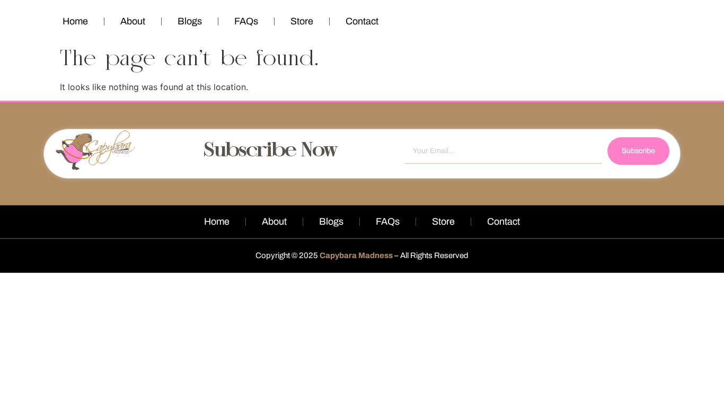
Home (75, 21)
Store (301, 21)
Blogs (190, 21)
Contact (362, 21)
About (132, 21)
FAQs (246, 21)
